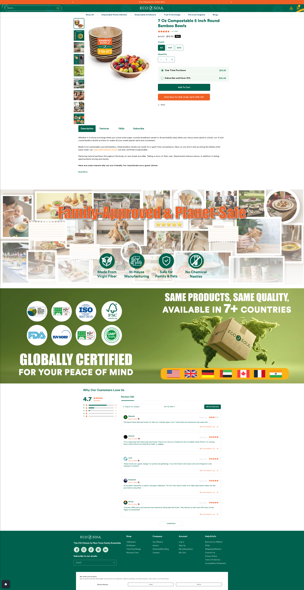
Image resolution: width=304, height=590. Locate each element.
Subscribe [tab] (138, 128)
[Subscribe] (113, 562)
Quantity (162, 54)
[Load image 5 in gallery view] (79, 71)
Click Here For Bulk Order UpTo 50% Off (184, 97)
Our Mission (158, 542)
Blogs (215, 15)
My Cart (182, 553)
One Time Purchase (175, 70)
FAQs (207, 545)
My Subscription (186, 549)
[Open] (6, 584)
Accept (151, 584)
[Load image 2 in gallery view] (79, 35)
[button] (298, 8)
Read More (83, 172)
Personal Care (132, 553)
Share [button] (163, 105)
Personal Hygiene (196, 15)
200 (179, 48)
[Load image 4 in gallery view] (79, 59)
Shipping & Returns (213, 549)
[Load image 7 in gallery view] (79, 95)
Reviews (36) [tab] (127, 397)
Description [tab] (87, 128)
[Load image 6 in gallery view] (79, 83)
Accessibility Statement (215, 563)
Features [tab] (104, 128)
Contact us (210, 553)
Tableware (131, 542)
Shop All (90, 15)
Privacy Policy (211, 556)
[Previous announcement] (72, 2)
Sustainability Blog (161, 549)
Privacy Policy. (164, 578)
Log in (181, 542)
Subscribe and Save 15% (177, 78)
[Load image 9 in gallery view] (79, 118)
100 (170, 48)
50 (161, 48)
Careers (156, 553)
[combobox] (169, 406)
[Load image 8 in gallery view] (79, 106)
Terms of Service (212, 560)
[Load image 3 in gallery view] (79, 47)
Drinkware (130, 545)
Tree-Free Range (172, 15)
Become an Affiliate (213, 542)
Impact (156, 545)
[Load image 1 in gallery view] (79, 23)
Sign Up (182, 545)
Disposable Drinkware (145, 15)
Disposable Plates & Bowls (114, 15)
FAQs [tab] (121, 128)
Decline (199, 584)
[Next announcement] (231, 2)
